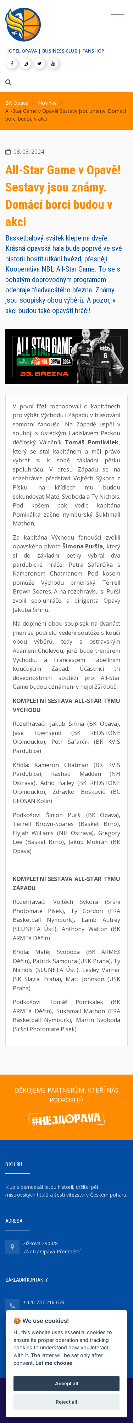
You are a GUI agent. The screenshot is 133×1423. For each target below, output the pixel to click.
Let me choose (53, 1363)
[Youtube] (53, 63)
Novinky (47, 102)
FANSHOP (93, 51)
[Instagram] (25, 63)
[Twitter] (39, 63)
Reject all (66, 1402)
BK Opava (16, 102)
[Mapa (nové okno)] (12, 1247)
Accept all (66, 1383)
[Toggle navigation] (117, 14)
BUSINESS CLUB (59, 51)
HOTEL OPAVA (21, 51)
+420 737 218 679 (44, 1302)
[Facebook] (11, 63)
